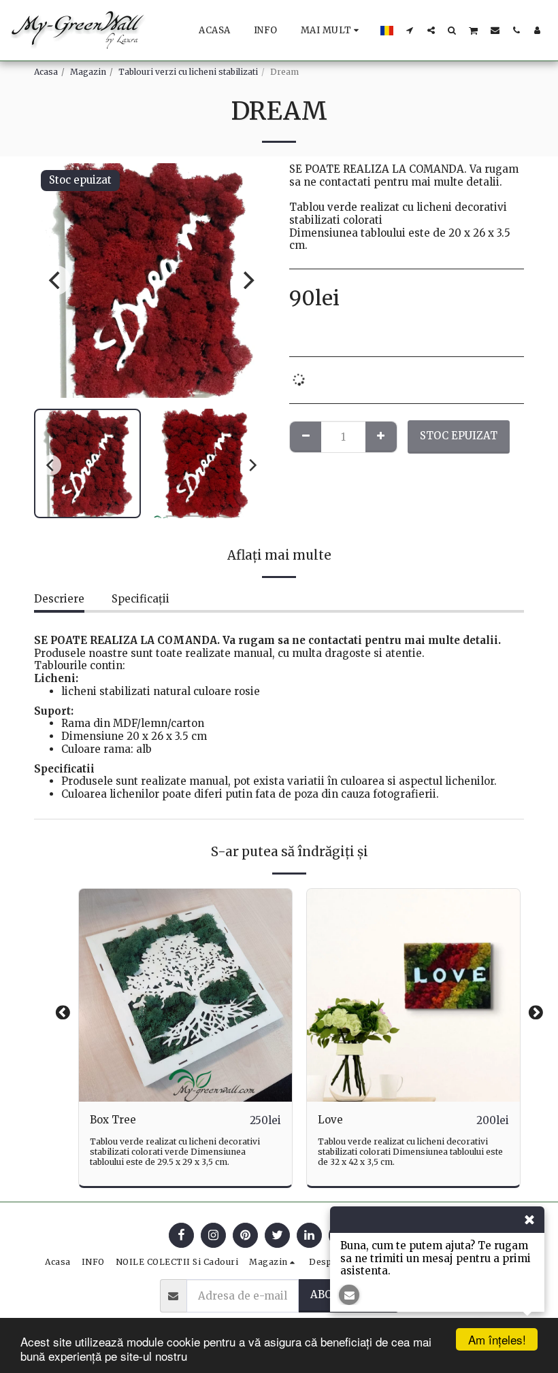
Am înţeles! (497, 1339)
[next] (247, 280)
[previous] (56, 280)
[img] (185, 995)
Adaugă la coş (189, 1096)
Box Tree (113, 1119)
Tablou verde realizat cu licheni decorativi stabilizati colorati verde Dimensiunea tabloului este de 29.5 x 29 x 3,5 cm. (175, 1151)
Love (330, 1119)
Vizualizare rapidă (185, 1072)
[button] (410, 30)
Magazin (88, 72)
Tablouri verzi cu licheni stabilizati (188, 72)
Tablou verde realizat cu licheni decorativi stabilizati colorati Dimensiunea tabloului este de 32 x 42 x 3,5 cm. (410, 1151)
